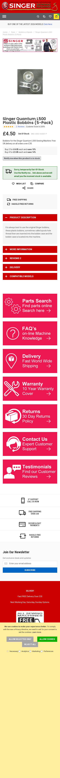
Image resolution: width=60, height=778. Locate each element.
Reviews (15, 258)
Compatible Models (21, 276)
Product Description (23, 217)
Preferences (48, 651)
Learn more (36, 632)
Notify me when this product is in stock (22, 158)
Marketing (36, 651)
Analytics (25, 651)
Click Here (48, 24)
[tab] (30, 217)
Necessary (14, 651)
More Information (21, 249)
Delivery (15, 267)
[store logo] (30, 6)
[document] (30, 638)
